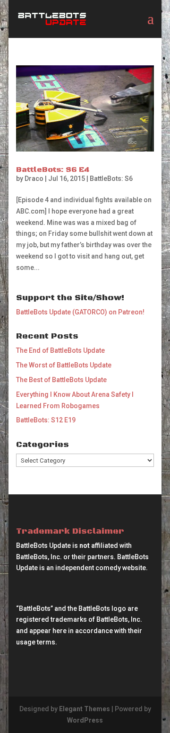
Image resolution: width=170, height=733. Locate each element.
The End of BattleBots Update (60, 350)
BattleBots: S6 (111, 178)
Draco (34, 178)
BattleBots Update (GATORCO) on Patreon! (80, 312)
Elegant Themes (84, 709)
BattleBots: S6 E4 (52, 169)
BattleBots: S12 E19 (46, 420)
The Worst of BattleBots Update (63, 365)
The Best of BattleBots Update (61, 380)
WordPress (85, 720)
